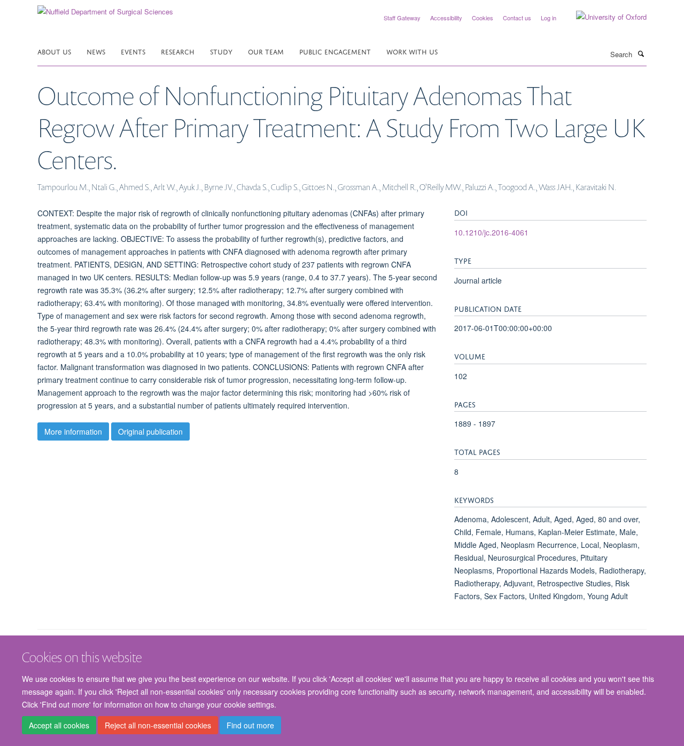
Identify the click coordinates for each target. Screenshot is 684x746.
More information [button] (73, 431)
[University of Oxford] (603, 17)
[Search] (641, 53)
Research (178, 51)
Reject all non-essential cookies (158, 725)
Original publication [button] (150, 431)
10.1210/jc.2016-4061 (491, 232)
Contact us (517, 17)
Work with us (412, 51)
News (96, 51)
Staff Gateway (402, 17)
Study (221, 51)
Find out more (250, 725)
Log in (548, 17)
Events (133, 51)
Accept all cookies (59, 725)
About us (54, 51)
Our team (266, 51)
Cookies (482, 17)
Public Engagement (335, 51)
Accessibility (446, 17)
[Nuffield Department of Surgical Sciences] (105, 8)
